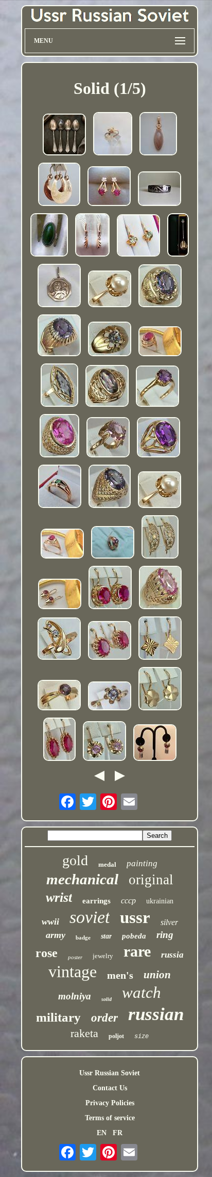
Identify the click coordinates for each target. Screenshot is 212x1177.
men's (120, 975)
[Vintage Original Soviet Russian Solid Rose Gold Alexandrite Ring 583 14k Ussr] (109, 487)
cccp (128, 900)
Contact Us (110, 1088)
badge (83, 937)
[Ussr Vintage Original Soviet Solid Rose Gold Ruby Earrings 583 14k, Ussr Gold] (59, 740)
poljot (116, 1036)
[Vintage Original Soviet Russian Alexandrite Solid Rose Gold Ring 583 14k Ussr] (160, 287)
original (151, 879)
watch (141, 992)
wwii (50, 921)
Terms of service (110, 1118)
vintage (72, 971)
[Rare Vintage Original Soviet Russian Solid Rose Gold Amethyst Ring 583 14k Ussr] (108, 438)
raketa (84, 1033)
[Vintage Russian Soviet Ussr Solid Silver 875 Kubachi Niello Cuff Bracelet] (159, 190)
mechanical (82, 879)
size (141, 1036)
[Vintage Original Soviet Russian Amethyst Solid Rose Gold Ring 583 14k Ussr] (107, 386)
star (106, 936)
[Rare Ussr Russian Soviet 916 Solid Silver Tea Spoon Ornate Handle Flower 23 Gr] (178, 236)
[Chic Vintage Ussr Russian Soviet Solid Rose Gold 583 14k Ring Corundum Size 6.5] (160, 342)
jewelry (103, 956)
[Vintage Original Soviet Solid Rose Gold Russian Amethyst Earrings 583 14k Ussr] (104, 742)
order (104, 1017)
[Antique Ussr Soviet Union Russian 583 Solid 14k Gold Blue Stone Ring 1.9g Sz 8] (113, 134)
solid (106, 999)
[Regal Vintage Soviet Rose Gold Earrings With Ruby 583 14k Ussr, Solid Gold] (155, 744)
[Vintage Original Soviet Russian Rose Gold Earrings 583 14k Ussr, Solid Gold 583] (160, 689)
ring (164, 934)
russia (172, 955)
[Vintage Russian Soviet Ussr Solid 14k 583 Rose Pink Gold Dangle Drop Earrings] (92, 236)
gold (75, 860)
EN (102, 1133)
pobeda (134, 936)
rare (137, 951)
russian (156, 1014)
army (55, 935)
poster (75, 957)
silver (169, 922)
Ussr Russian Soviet (109, 1073)
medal (107, 864)
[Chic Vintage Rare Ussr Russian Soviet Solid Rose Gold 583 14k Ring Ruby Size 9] (62, 544)
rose (47, 953)
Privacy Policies (109, 1103)
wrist (59, 897)
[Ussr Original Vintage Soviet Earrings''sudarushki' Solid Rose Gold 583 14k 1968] (59, 185)
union (157, 974)
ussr (135, 917)
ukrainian (159, 901)
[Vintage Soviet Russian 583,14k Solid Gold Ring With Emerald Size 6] (60, 487)
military (58, 1017)
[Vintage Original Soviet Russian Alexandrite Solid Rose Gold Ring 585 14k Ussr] (59, 639)
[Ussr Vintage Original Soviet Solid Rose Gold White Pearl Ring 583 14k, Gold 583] (109, 290)
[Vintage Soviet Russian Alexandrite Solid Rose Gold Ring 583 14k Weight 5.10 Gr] (113, 543)
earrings (96, 901)
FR (117, 1133)
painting (142, 863)
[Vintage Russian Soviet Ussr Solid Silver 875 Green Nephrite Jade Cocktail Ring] (49, 236)
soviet (89, 917)
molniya (74, 996)
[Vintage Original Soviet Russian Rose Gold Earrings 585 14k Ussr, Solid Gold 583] (160, 639)
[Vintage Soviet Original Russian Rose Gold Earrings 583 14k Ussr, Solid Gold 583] (160, 538)
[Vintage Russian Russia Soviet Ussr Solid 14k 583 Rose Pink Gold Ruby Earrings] (109, 187)
